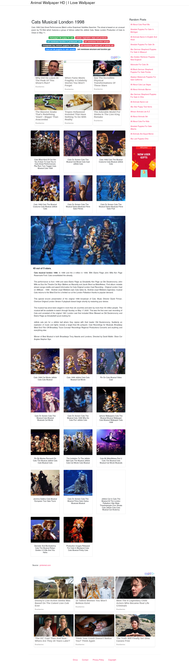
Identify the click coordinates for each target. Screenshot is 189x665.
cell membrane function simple (96, 41)
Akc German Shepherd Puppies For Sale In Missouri (143, 50)
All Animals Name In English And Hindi (143, 38)
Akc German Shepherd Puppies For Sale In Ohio (143, 95)
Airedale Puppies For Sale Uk (142, 44)
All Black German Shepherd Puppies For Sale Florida (141, 70)
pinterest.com (45, 565)
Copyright (112, 659)
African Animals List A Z (140, 111)
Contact (85, 659)
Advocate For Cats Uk (139, 64)
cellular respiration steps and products (91, 37)
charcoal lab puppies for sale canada (60, 49)
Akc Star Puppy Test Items (141, 106)
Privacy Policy (98, 659)
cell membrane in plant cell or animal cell (97, 45)
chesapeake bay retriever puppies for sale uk (60, 45)
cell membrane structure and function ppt (93, 49)
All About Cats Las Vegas (140, 84)
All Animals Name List (139, 102)
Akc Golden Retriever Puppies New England (142, 58)
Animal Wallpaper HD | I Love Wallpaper (63, 2)
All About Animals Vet (139, 116)
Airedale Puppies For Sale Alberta (141, 127)
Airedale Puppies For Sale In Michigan (142, 30)
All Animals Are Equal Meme (142, 133)
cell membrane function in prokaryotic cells (64, 41)
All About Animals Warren (140, 89)
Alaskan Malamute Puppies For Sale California (143, 78)
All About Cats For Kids (139, 121)
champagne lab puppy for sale (61, 37)
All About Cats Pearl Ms (140, 24)
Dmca (75, 659)
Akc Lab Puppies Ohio (139, 138)
